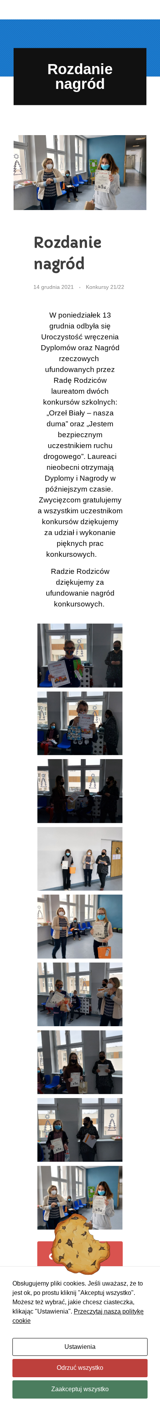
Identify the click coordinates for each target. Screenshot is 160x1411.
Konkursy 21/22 (105, 287)
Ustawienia (80, 1346)
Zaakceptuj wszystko (80, 1389)
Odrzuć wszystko (80, 1367)
